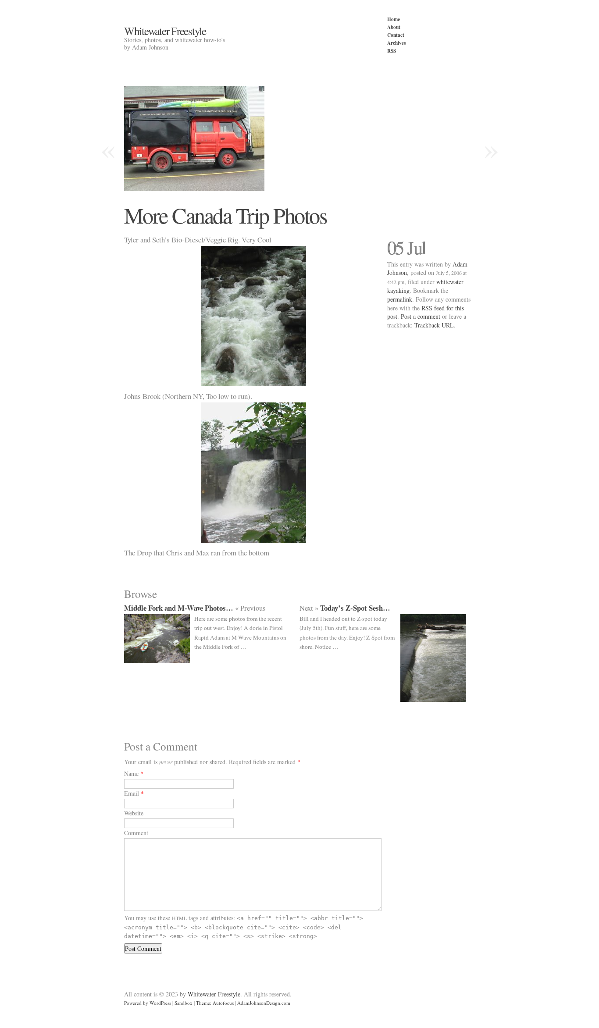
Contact (395, 35)
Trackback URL (434, 325)
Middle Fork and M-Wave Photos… (178, 607)
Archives (396, 42)
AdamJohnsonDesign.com (263, 1003)
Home (393, 19)
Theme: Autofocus (215, 1003)
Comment (136, 833)
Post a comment (420, 316)
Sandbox (184, 1003)
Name (131, 773)
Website (133, 813)
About (393, 27)
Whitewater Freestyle (165, 30)
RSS (391, 50)
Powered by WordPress (147, 1003)
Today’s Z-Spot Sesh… (355, 607)
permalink (399, 299)
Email (131, 793)
